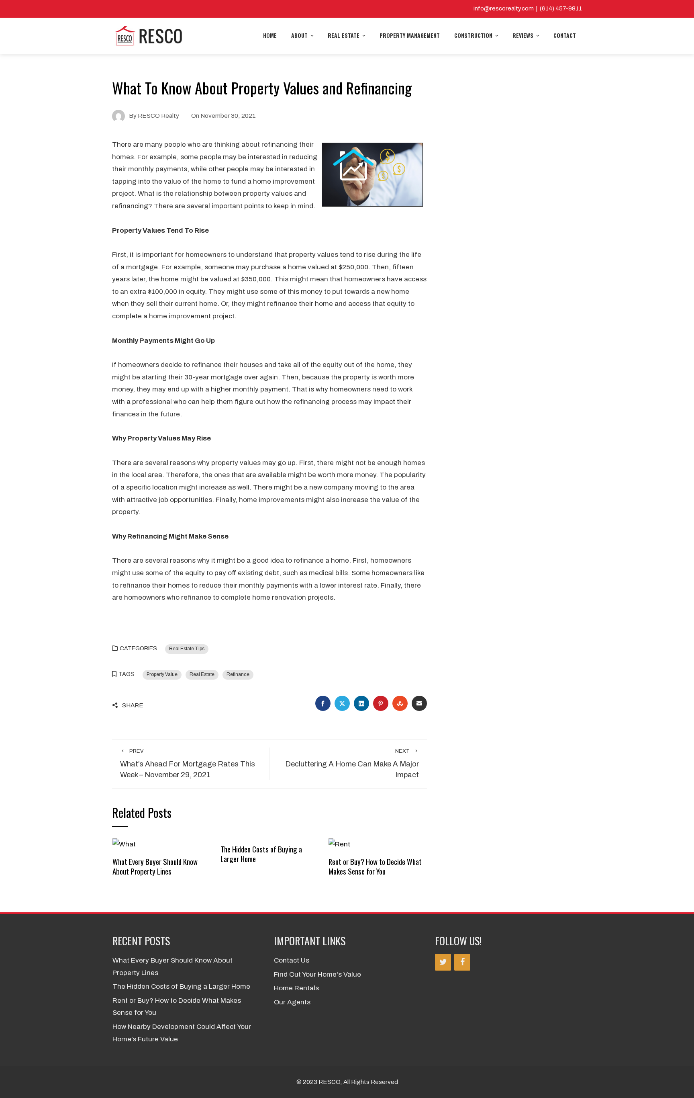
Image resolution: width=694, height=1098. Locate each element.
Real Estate (343, 35)
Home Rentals (296, 988)
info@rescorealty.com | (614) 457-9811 (528, 8)
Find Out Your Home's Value (317, 974)
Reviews (522, 35)
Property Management (410, 35)
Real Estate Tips (186, 648)
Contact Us (291, 960)
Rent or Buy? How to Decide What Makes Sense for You (375, 866)
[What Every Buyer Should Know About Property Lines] (124, 844)
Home (270, 35)
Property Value (162, 674)
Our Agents (292, 1002)
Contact (564, 35)
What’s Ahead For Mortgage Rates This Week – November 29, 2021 (187, 763)
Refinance (238, 674)
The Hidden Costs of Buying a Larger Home (261, 854)
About (299, 35)
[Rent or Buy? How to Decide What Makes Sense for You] (339, 844)
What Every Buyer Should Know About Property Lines (155, 866)
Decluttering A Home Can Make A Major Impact (352, 763)
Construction (473, 35)
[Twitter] (443, 962)
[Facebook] (462, 962)
